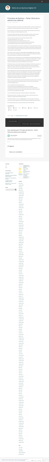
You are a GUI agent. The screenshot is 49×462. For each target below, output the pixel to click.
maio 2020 (20, 249)
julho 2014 (20, 346)
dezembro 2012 (21, 379)
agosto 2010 (21, 428)
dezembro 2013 (21, 358)
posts (12, 115)
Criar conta (20, 447)
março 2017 (21, 292)
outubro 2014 (21, 341)
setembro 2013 (21, 364)
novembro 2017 (21, 278)
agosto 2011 (21, 407)
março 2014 (21, 353)
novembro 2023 (21, 204)
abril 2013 (20, 372)
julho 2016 (20, 306)
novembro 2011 (21, 402)
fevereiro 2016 (21, 313)
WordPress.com (21, 454)
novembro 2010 (21, 423)
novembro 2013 (21, 360)
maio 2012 (20, 391)
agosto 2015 (21, 324)
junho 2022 (20, 218)
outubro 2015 (21, 320)
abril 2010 (20, 435)
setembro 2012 (21, 384)
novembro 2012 (21, 381)
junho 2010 (20, 431)
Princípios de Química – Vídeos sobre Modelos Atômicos (31, 123)
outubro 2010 (21, 424)
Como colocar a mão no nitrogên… (25, 169)
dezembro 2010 (21, 421)
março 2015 (21, 332)
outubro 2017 (21, 280)
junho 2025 (20, 186)
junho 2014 (20, 348)
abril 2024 (20, 202)
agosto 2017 (21, 284)
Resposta (39, 135)
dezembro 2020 (21, 237)
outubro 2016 (21, 301)
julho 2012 (20, 388)
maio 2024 (20, 200)
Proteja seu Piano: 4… (26, 176)
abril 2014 (20, 351)
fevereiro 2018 (21, 275)
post (6, 165)
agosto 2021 (21, 230)
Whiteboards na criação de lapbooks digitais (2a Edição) (11, 176)
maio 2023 (20, 212)
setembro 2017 (21, 282)
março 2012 (21, 395)
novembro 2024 (21, 193)
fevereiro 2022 (21, 221)
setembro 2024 (21, 195)
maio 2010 (20, 433)
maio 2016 (20, 310)
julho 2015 (20, 325)
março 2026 (21, 183)
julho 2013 (20, 367)
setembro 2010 (21, 426)
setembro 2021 (21, 228)
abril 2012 (20, 393)
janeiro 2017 (21, 296)
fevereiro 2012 (21, 397)
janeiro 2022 (21, 223)
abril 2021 (20, 235)
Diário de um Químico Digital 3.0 (24, 8)
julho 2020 (20, 245)
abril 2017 (20, 291)
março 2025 (21, 188)
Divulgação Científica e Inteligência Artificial (9, 181)
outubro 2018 (21, 263)
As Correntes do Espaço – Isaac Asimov (9, 173)
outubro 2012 (21, 383)
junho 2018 (20, 268)
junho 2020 (20, 247)
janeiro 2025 (21, 190)
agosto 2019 (21, 256)
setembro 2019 (21, 254)
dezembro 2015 (21, 317)
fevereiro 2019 (21, 259)
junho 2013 (20, 369)
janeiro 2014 (21, 357)
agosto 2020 (21, 244)
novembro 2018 (21, 261)
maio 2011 (20, 412)
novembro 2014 (21, 339)
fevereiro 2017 (21, 294)
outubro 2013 (21, 362)
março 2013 (21, 374)
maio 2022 (20, 219)
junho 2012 (20, 390)
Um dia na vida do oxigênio (12, 121)
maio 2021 (20, 233)
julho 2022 (20, 216)
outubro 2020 (21, 240)
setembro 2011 (21, 405)
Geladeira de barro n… (26, 165)
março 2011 (21, 416)
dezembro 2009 (21, 442)
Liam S (24, 168)
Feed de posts (21, 450)
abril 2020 (20, 251)
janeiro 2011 (21, 419)
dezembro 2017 (21, 277)
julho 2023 (20, 209)
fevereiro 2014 (21, 355)
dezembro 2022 (21, 214)
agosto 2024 (21, 197)
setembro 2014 (21, 343)
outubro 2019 (21, 252)
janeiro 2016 (21, 315)
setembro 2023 (21, 207)
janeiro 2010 (21, 440)
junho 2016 (20, 308)
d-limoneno (26, 177)
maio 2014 (20, 350)
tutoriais (26, 115)
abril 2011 (20, 414)
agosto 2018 (21, 266)
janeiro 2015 (21, 336)
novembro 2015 (21, 318)
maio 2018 (20, 270)
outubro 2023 (21, 205)
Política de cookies (22, 460)
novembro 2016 (21, 299)
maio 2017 (20, 289)
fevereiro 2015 (21, 334)
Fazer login (20, 449)
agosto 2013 (21, 365)
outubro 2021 (21, 226)
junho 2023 (20, 211)
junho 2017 (20, 287)
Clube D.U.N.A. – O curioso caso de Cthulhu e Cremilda (10, 184)
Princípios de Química (19, 115)
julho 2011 (20, 409)
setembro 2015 (21, 322)
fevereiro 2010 (21, 438)
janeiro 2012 (21, 398)
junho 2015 (20, 327)
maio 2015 (20, 329)
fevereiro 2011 (21, 417)
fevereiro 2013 (21, 376)
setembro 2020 (21, 242)
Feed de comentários (22, 452)
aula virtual (23, 98)
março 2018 (21, 273)
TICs (23, 115)
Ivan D (24, 171)
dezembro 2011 (21, 400)
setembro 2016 (21, 303)
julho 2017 (20, 285)
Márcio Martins (15, 22)
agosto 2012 (21, 386)
